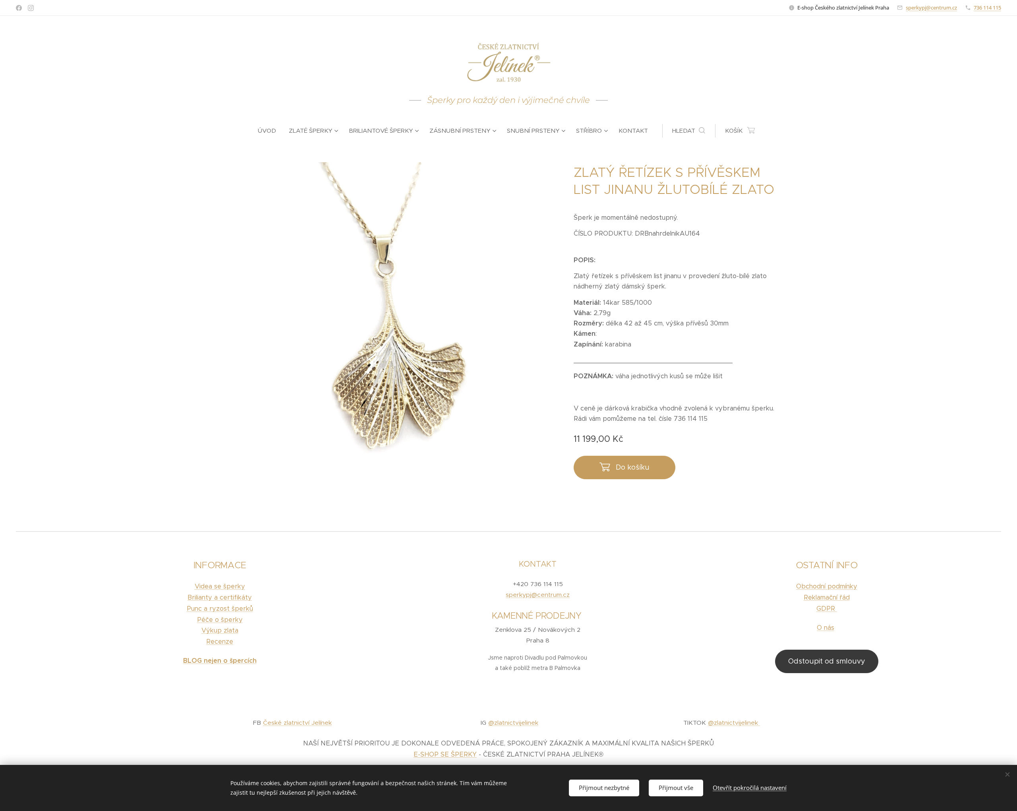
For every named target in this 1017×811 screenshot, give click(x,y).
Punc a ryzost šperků (220, 608)
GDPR (826, 608)
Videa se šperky (220, 586)
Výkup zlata (219, 630)
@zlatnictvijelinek (513, 722)
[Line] (19, 8)
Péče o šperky (220, 620)
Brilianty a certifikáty (220, 597)
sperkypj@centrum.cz (931, 7)
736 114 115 (987, 7)
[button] (688, 131)
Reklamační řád (827, 597)
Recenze (219, 641)
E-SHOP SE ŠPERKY (445, 754)
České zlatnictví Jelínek (297, 722)
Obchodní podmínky (826, 586)
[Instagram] (31, 8)
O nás (825, 627)
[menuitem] (270, 131)
